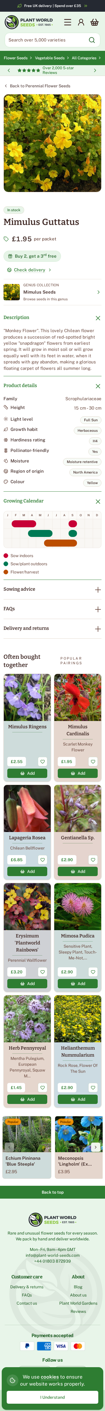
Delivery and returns (26, 628)
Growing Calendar (23, 501)
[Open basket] (94, 22)
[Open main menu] (68, 22)
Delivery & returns (26, 1287)
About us (78, 1295)
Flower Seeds (16, 58)
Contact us (27, 1303)
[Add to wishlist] (42, 761)
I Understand (52, 1397)
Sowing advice (19, 589)
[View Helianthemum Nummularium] (77, 1051)
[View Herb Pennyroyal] (27, 1051)
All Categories (84, 58)
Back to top (53, 1192)
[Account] (81, 22)
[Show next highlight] (95, 70)
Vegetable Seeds (50, 58)
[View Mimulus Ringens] (27, 727)
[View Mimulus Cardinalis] (77, 727)
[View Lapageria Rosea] (27, 832)
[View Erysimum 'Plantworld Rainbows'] (27, 937)
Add (31, 773)
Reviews (78, 1311)
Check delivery (29, 269)
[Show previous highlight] (9, 70)
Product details (20, 385)
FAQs (9, 608)
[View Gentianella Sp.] (77, 832)
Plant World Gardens (78, 1303)
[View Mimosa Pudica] (77, 937)
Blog (78, 1287)
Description (16, 317)
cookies (50, 1377)
